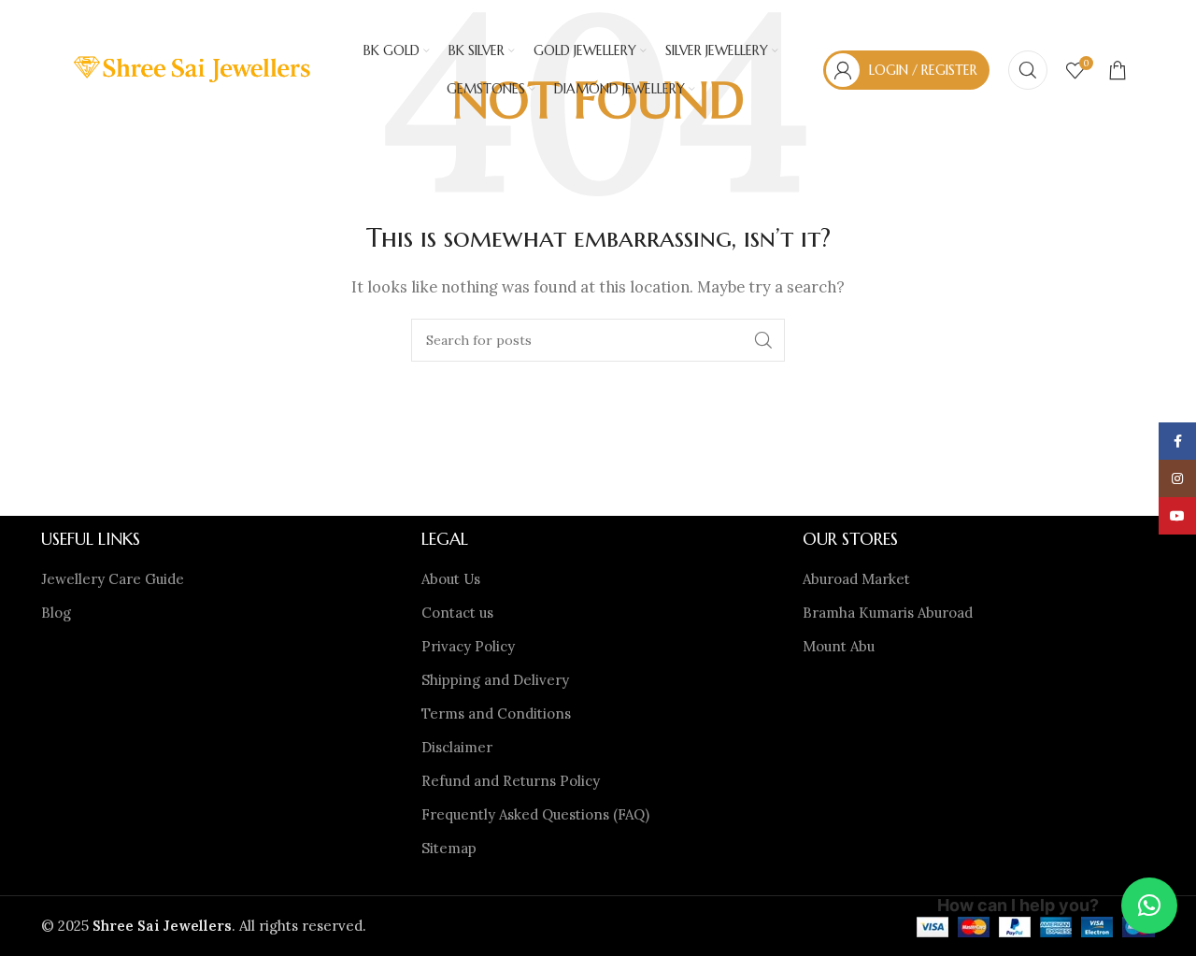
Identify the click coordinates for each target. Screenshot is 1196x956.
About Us (450, 579)
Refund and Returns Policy (510, 781)
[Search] (1028, 70)
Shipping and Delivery (495, 680)
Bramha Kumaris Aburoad (888, 612)
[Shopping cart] (1117, 70)
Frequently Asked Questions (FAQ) (535, 814)
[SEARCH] (763, 340)
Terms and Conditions (496, 713)
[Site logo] (194, 69)
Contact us (457, 612)
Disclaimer (456, 747)
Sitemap (449, 848)
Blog (56, 612)
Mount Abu (839, 646)
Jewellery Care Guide (112, 579)
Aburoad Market (856, 579)
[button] (1149, 906)
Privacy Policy (468, 646)
